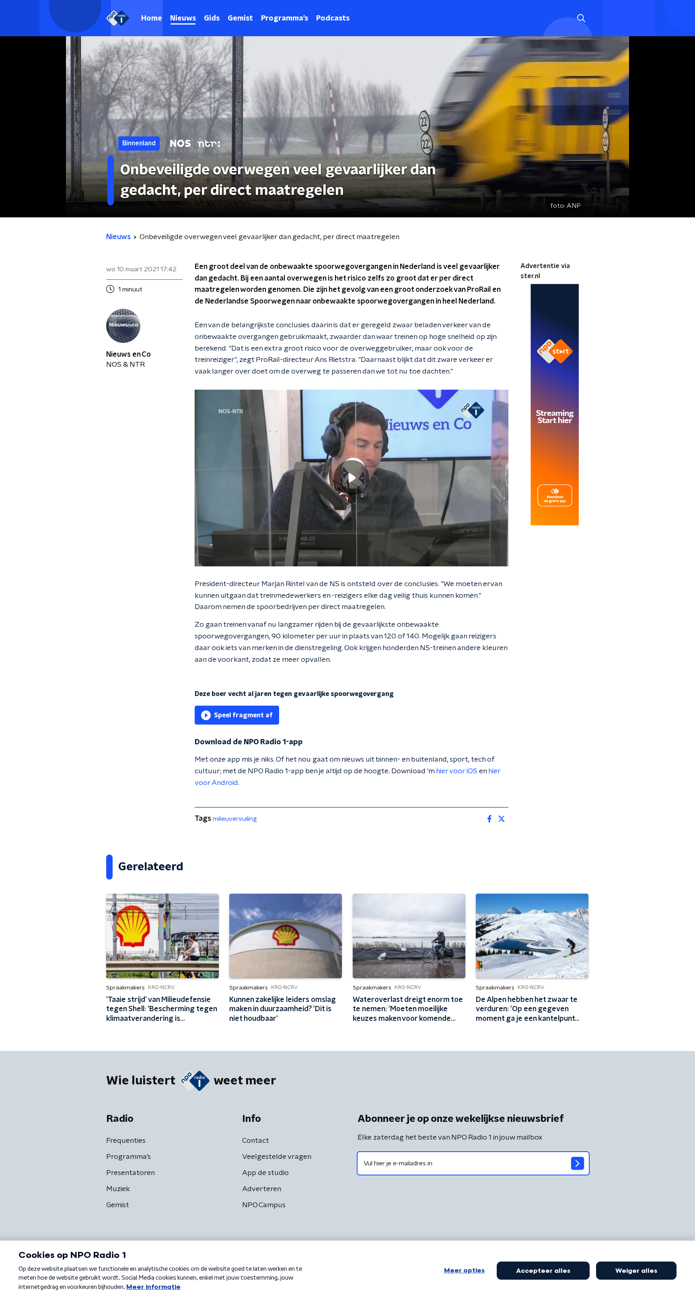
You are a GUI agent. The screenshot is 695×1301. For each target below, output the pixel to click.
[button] (581, 18)
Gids (212, 18)
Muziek (118, 1189)
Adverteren (261, 1189)
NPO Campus (264, 1205)
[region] (351, 478)
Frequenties (126, 1140)
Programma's (284, 18)
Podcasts (333, 18)
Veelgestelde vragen (276, 1157)
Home (151, 18)
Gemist (240, 18)
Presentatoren (130, 1173)
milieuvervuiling (235, 819)
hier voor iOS (456, 771)
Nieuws (183, 18)
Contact (255, 1140)
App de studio (265, 1173)
